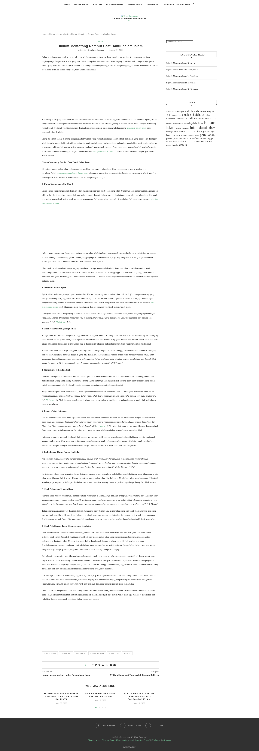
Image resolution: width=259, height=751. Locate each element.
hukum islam (50, 653)
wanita (127, 653)
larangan (201, 131)
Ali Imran (50, 400)
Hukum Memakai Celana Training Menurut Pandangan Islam (139, 696)
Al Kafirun (60, 322)
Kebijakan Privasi (142, 740)
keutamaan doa (191, 132)
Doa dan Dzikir (114, 4)
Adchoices (166, 740)
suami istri (114, 653)
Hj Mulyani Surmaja (95, 50)
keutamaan (179, 131)
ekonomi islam (171, 123)
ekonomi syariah (183, 123)
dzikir (207, 119)
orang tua (191, 135)
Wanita (66, 34)
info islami (66, 653)
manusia (177, 135)
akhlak (191, 111)
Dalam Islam (181, 118)
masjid (185, 135)
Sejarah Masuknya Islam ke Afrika (180, 83)
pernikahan (207, 135)
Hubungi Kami (108, 740)
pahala (197, 135)
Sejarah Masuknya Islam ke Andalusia (182, 76)
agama (182, 111)
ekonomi (213, 119)
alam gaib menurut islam (102, 151)
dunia (201, 118)
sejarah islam (171, 141)
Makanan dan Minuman (177, 4)
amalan (179, 115)
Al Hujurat (100, 426)
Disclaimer (156, 740)
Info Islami (153, 4)
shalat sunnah (189, 142)
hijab (192, 123)
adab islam (174, 112)
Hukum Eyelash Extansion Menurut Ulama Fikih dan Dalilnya (61, 696)
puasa (169, 138)
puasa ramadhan (180, 138)
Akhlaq (97, 4)
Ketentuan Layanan (124, 740)
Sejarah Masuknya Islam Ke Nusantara (182, 89)
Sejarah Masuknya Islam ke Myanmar (182, 69)
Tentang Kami (94, 740)
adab (168, 111)
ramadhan (194, 138)
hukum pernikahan (182, 128)
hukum (199, 123)
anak (202, 115)
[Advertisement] (100, 95)
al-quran (201, 111)
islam (211, 128)
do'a (196, 118)
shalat (181, 141)
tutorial (175, 145)
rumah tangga (97, 653)
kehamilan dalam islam (136, 128)
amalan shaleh (191, 114)
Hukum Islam (135, 4)
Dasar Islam (81, 4)
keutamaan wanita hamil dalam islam (72, 173)
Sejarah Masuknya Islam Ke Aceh (180, 63)
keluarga (80, 653)
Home (67, 4)
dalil (191, 118)
